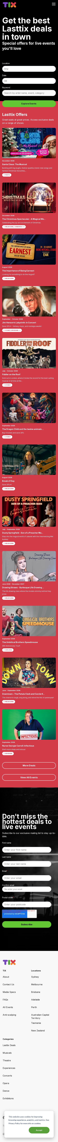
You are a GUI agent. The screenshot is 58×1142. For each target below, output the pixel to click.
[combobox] (29, 69)
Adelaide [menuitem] (35, 999)
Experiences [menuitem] (9, 1068)
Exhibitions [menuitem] (8, 1098)
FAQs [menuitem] (5, 999)
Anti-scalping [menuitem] (9, 1014)
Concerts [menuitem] (7, 1075)
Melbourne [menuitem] (36, 984)
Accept (39, 1130)
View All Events (29, 777)
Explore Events (28, 103)
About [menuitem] (6, 976)
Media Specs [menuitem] (9, 992)
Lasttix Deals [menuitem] (9, 1045)
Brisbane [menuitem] (35, 992)
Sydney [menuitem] (35, 976)
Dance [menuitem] (6, 1090)
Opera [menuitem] (6, 1083)
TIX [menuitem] (4, 970)
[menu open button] (53, 4)
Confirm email (8, 885)
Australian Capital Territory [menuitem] (40, 1016)
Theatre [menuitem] (7, 1060)
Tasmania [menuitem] (36, 1023)
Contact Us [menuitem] (8, 984)
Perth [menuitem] (34, 1007)
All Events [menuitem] (8, 1007)
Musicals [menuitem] (7, 1052)
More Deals (29, 765)
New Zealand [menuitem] (38, 1030)
